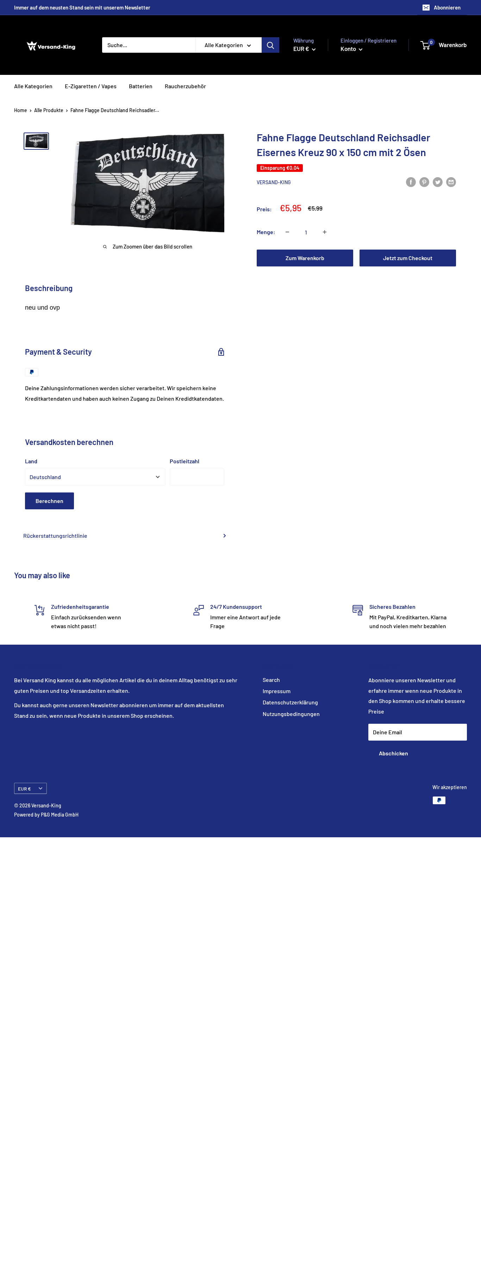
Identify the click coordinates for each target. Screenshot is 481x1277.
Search (271, 679)
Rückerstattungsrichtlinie (55, 535)
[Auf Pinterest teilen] (424, 181)
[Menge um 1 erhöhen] (324, 232)
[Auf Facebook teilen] (411, 181)
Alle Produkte (48, 110)
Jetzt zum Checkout (407, 257)
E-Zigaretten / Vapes (91, 86)
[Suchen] (270, 45)
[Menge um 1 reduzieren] (287, 232)
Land (31, 461)
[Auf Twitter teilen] (438, 181)
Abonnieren (447, 7)
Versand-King (274, 182)
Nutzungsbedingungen (291, 713)
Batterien (140, 86)
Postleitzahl (184, 461)
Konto (349, 48)
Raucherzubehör (185, 86)
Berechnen (49, 500)
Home (20, 110)
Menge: (266, 231)
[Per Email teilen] (451, 181)
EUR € (24, 789)
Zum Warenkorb (305, 257)
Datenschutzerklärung (290, 702)
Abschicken (393, 753)
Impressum (277, 691)
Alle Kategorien (33, 86)
